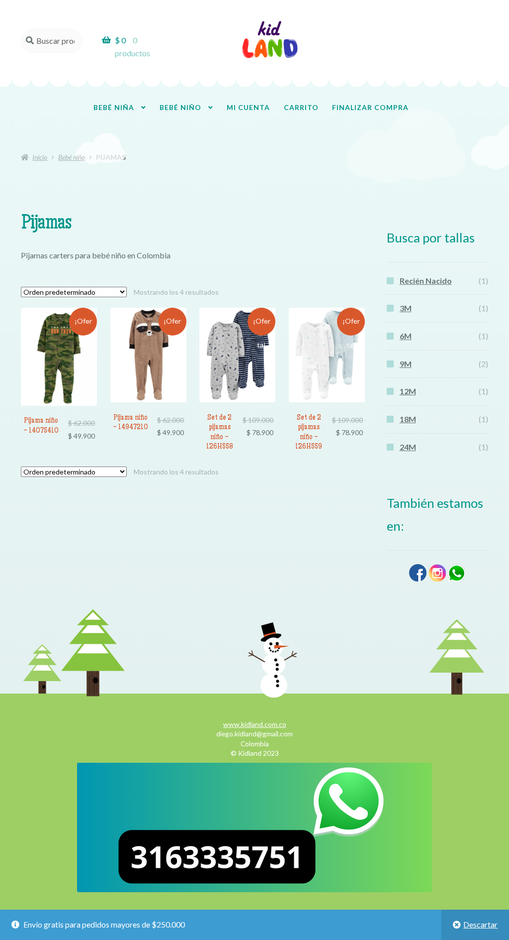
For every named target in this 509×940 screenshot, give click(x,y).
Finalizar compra (370, 107)
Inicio (39, 157)
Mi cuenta (248, 107)
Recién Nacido (426, 280)
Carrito (301, 107)
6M (406, 336)
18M (408, 419)
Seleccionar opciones (58, 361)
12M (408, 391)
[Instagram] (437, 579)
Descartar (480, 924)
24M (408, 447)
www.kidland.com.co (254, 724)
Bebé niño (180, 107)
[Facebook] (417, 579)
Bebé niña (113, 107)
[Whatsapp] (456, 579)
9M (406, 363)
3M (406, 308)
